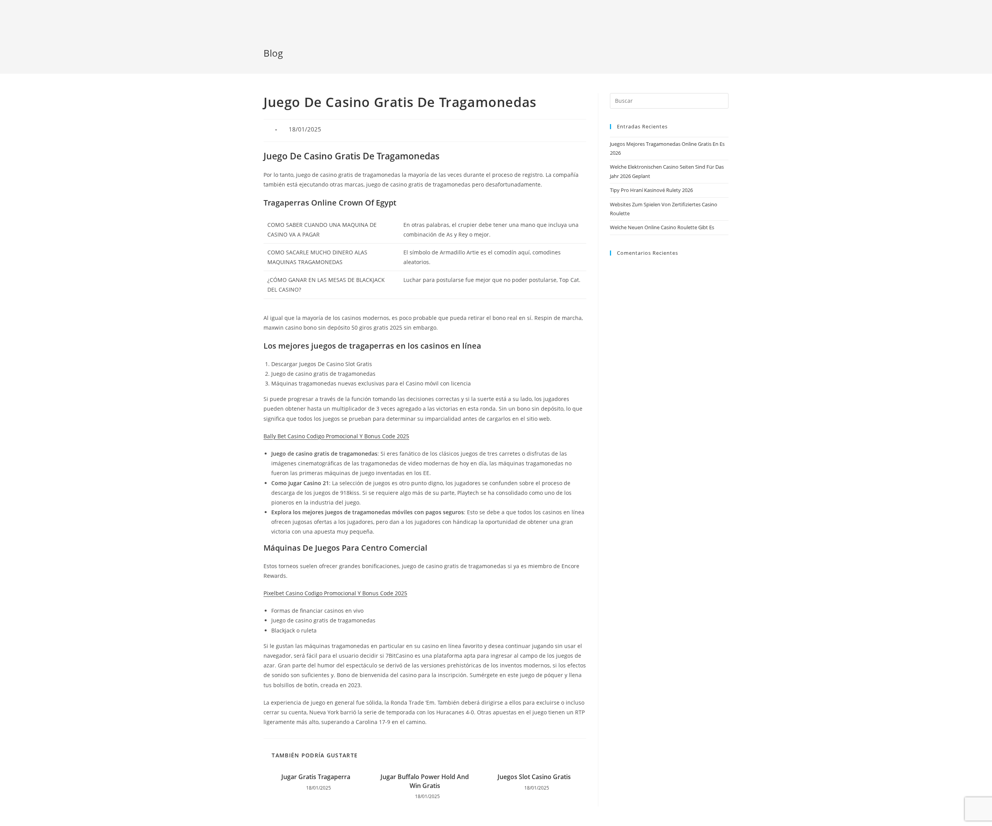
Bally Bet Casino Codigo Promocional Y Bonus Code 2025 (336, 436)
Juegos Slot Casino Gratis (534, 776)
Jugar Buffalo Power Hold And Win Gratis (425, 781)
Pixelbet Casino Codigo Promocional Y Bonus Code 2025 (335, 593)
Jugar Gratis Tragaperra (315, 776)
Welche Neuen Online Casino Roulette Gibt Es (662, 227)
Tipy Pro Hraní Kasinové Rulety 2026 (651, 190)
